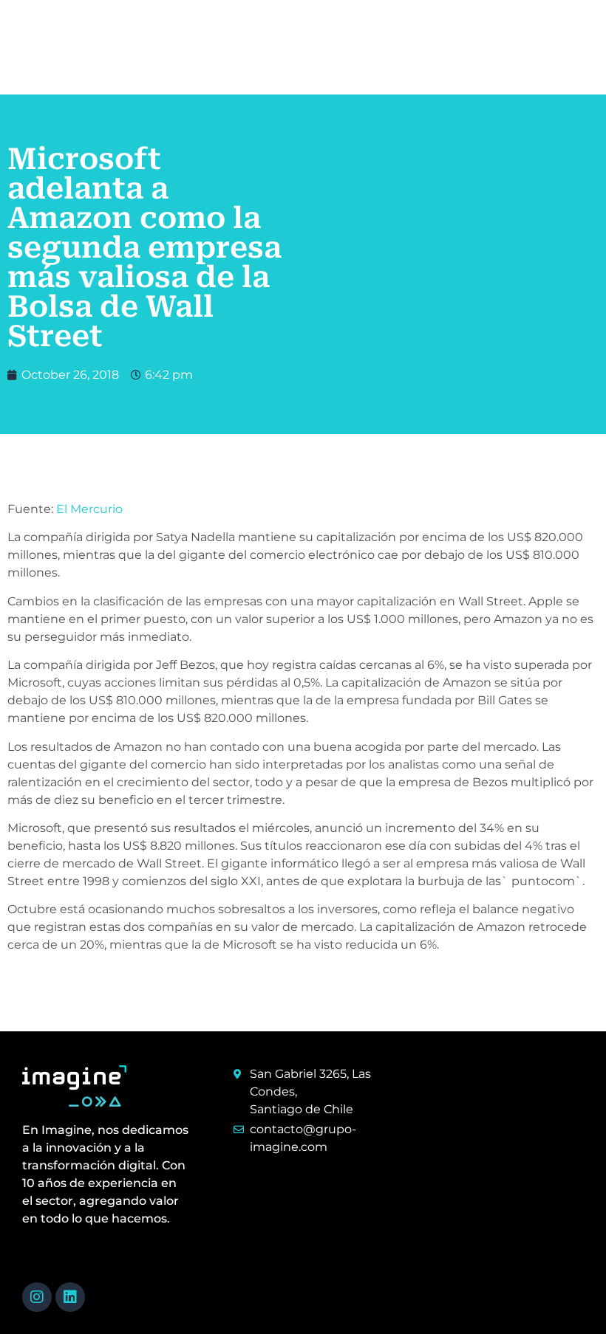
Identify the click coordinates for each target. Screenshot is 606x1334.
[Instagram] (37, 1297)
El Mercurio (89, 509)
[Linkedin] (70, 1297)
